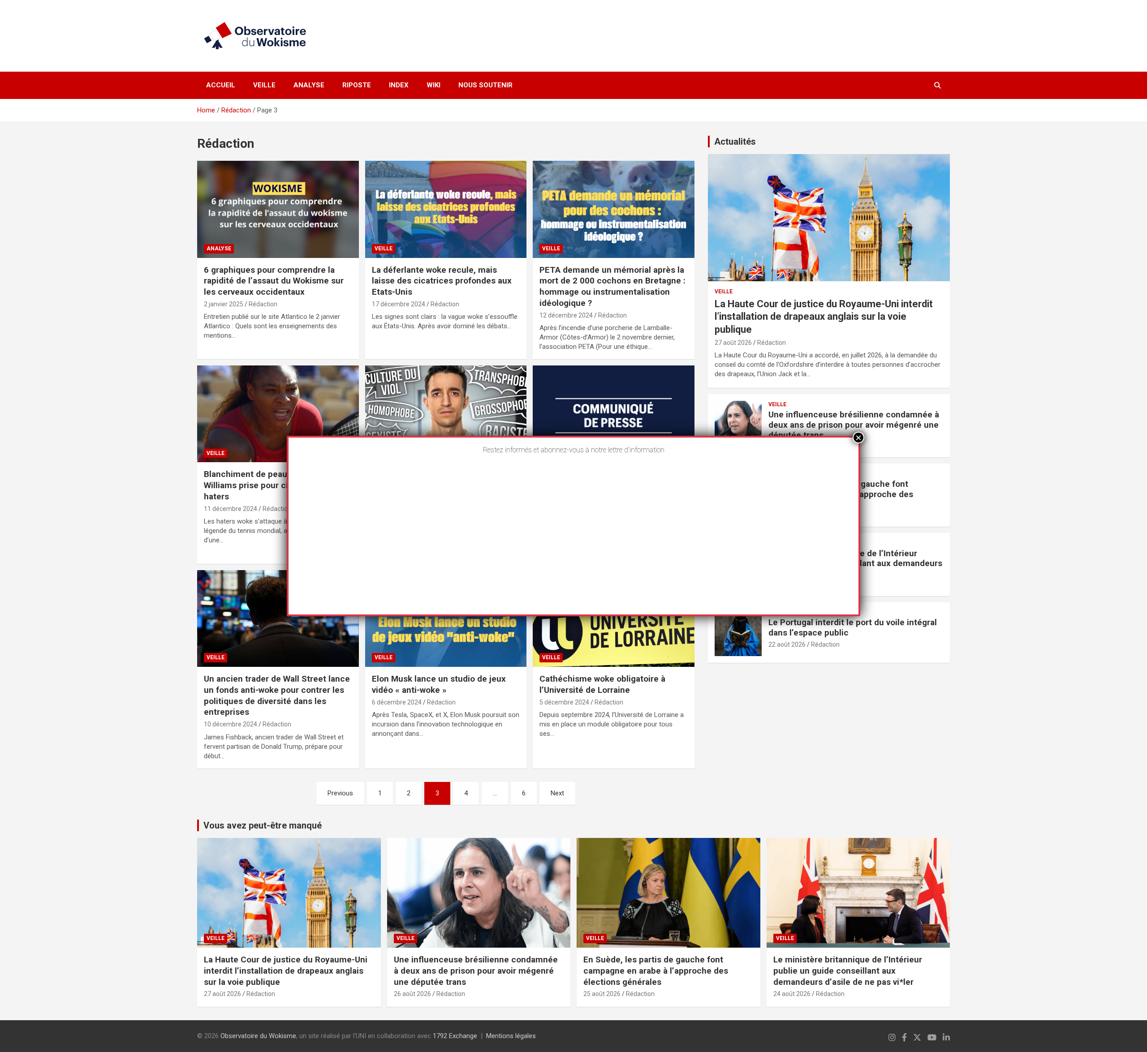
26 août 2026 (412, 993)
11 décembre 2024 (230, 508)
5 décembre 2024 (564, 702)
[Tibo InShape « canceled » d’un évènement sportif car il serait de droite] (446, 414)
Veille (264, 85)
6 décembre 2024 (397, 702)
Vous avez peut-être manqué (262, 825)
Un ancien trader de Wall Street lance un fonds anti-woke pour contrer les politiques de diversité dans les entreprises (277, 695)
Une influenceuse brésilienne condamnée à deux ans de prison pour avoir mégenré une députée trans (853, 424)
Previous (340, 793)
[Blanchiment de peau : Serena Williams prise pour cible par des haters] (278, 414)
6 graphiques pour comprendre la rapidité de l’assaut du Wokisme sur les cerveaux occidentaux (274, 281)
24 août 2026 (792, 993)
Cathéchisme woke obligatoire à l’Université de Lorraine (602, 684)
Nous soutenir (485, 85)
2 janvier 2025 (223, 304)
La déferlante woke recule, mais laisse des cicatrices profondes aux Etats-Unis (442, 281)
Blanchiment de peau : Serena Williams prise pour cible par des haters (268, 485)
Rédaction (263, 304)
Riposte (356, 85)
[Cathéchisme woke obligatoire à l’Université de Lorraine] (613, 618)
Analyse (308, 85)
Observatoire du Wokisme (258, 1036)
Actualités (735, 141)
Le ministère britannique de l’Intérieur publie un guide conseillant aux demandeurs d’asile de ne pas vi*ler (847, 970)
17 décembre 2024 (398, 304)
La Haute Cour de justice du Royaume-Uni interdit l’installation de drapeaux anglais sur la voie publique (824, 316)
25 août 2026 (602, 993)
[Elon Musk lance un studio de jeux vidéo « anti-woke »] (446, 618)
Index (399, 85)
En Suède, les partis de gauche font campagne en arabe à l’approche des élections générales (655, 970)
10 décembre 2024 (230, 724)
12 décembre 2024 (566, 315)
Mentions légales (511, 1036)
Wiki (433, 85)
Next (557, 793)
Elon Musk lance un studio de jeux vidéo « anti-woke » (439, 684)
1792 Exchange (455, 1036)
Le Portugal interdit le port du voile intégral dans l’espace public (852, 627)
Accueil (220, 85)
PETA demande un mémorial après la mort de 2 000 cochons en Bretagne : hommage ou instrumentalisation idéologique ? (612, 286)
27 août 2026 (733, 342)
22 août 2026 (787, 644)
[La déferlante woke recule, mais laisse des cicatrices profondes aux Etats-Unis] (446, 209)
